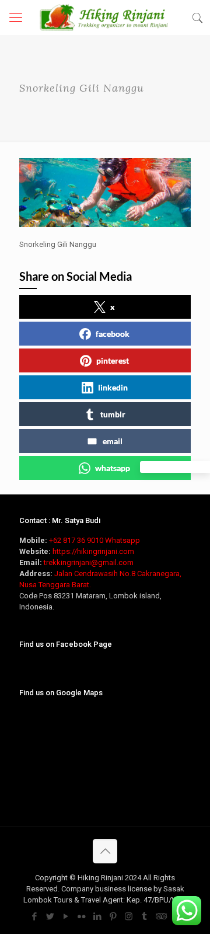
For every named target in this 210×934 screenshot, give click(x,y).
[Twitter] (50, 916)
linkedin (113, 387)
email (113, 441)
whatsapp (112, 468)
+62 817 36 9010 (76, 540)
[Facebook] (34, 916)
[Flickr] (81, 916)
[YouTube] (66, 916)
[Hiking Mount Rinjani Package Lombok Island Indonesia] (105, 17)
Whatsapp (122, 540)
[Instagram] (129, 916)
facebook (113, 334)
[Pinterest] (113, 916)
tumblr (112, 414)
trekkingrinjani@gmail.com (89, 562)
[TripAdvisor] (160, 916)
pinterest (112, 360)
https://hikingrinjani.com (93, 551)
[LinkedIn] (97, 916)
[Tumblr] (144, 916)
